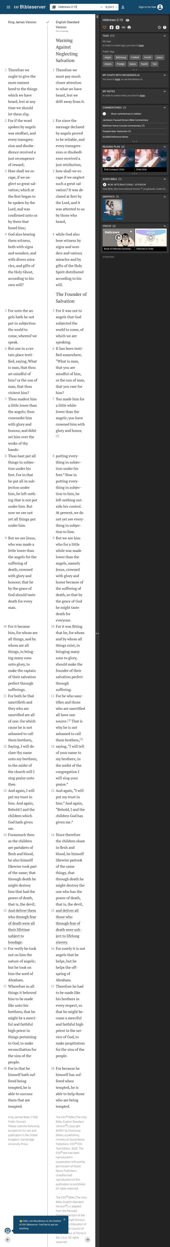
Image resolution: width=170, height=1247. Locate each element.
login (141, 45)
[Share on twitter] (117, 27)
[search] (79, 7)
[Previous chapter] (8, 1240)
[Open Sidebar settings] (159, 27)
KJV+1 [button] (110, 7)
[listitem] (135, 120)
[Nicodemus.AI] (8, 1231)
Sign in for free (147, 7)
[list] (135, 128)
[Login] (160, 7)
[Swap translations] (48, 22)
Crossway (64, 31)
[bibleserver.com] (30, 7)
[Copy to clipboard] (123, 27)
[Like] (104, 27)
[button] (8, 7)
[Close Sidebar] (97, 633)
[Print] (129, 27)
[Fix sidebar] (97, 17)
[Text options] (123, 7)
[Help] (164, 27)
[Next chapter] (88, 1240)
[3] (81, 739)
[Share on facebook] (111, 27)
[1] (57, 436)
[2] (69, 720)
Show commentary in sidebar (126, 113)
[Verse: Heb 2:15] (127, 20)
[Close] (64, 1219)
